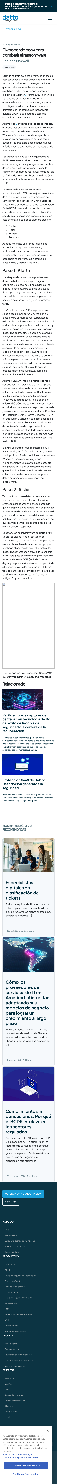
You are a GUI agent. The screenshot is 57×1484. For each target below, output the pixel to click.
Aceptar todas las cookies (26, 1465)
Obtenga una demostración (23, 1193)
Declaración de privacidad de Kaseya (21, 1457)
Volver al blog (13, 28)
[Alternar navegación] (50, 18)
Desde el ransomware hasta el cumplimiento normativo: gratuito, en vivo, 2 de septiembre (26, 6)
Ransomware (9, 67)
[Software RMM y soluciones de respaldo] (10, 18)
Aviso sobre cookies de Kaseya (17, 1454)
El (17, 123)
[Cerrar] (48, 1431)
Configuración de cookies (26, 1474)
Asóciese (11, 1201)
